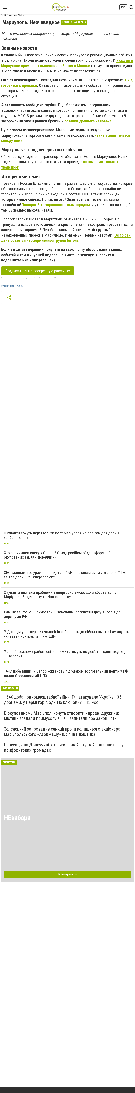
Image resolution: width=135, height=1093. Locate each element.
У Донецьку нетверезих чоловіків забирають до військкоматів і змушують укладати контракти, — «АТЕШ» (66, 634)
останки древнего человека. (88, 121)
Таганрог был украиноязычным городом (56, 204)
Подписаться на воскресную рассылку (37, 271)
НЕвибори (17, 818)
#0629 (19, 285)
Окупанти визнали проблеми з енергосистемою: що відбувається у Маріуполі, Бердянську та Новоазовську (60, 594)
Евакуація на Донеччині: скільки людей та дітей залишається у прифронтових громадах (63, 747)
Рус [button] (123, 7)
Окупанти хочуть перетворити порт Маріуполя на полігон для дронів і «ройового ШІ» (63, 535)
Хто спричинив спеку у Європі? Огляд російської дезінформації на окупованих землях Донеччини (59, 555)
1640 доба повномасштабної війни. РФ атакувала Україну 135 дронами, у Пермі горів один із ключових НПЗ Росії (63, 699)
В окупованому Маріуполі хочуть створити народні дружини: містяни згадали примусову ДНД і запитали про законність (61, 715)
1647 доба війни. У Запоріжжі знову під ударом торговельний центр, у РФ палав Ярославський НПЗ (66, 673)
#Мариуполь (7, 285)
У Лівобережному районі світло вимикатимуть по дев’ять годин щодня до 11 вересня (66, 653)
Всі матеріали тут (67, 874)
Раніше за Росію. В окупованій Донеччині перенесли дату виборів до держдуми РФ (62, 614)
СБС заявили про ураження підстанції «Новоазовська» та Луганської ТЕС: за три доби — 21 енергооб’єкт (65, 574)
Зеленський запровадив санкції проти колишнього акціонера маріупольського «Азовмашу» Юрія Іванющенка (62, 731)
